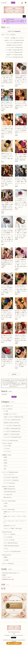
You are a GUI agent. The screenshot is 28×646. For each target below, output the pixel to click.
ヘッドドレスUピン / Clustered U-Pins (14, 47)
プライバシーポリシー (7, 577)
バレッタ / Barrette (8, 537)
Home (3, 34)
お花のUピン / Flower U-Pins (8, 486)
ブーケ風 (7, 37)
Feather (6, 503)
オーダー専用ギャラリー (7, 405)
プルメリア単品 (7, 445)
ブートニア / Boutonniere (9, 483)
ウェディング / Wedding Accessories (10, 472)
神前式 (5, 457)
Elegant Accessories (6, 554)
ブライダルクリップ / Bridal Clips (11, 480)
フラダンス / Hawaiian (7, 443)
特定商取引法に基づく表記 (8, 579)
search (13, 2)
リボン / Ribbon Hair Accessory (11, 542)
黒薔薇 (5, 557)
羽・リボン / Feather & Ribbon (9, 500)
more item (14, 374)
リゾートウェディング (9, 474)
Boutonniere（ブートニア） (10, 525)
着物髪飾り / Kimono (6, 454)
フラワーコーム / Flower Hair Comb (10, 440)
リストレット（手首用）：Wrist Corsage (13, 528)
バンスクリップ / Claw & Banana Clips (12, 551)
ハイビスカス (7, 448)
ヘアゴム (6, 548)
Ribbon (5, 506)
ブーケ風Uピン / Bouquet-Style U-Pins (14, 49)
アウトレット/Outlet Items (8, 563)
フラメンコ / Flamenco (7, 408)
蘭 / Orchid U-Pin (7, 497)
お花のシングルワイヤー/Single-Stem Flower (14, 40)
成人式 (5, 460)
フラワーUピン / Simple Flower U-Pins (14, 42)
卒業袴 (5, 462)
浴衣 (5, 468)
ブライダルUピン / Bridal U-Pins (11, 477)
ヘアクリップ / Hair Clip (9, 539)
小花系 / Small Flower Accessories (11, 545)
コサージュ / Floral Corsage (8, 509)
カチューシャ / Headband (9, 534)
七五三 (5, 465)
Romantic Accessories (7, 531)
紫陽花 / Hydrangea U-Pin (9, 488)
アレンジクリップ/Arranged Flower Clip (14, 57)
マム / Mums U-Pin (8, 494)
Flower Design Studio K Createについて (10, 572)
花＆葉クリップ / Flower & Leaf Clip (14, 54)
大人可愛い (6, 560)
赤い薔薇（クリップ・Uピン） (17, 37)
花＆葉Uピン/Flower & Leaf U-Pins (14, 45)
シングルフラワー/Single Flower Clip (14, 52)
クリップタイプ (7, 451)
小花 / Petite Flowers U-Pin (10, 491)
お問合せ (4, 575)
